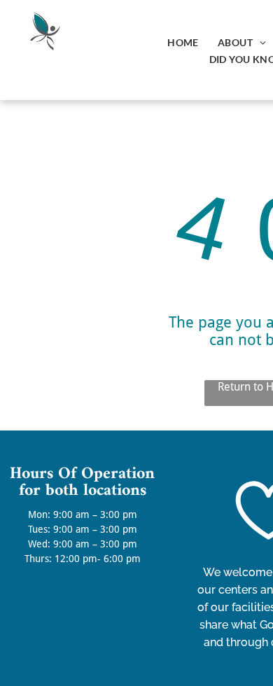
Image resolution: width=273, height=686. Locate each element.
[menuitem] (182, 41)
